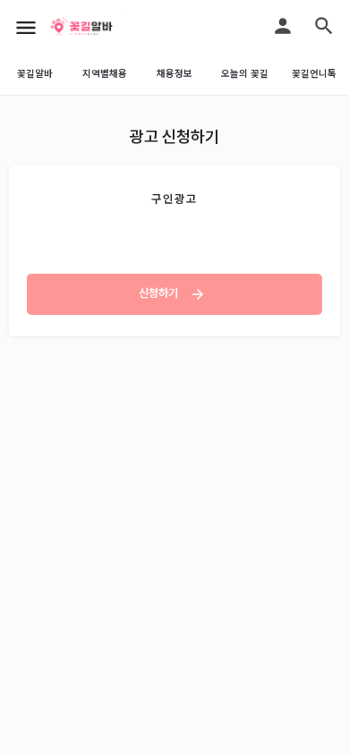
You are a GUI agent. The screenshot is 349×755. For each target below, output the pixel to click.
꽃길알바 (35, 74)
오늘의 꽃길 (244, 74)
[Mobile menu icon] (25, 27)
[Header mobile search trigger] (324, 26)
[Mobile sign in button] (282, 26)
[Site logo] (102, 27)
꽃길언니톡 (314, 74)
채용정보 (174, 74)
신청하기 (160, 293)
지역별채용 (104, 74)
